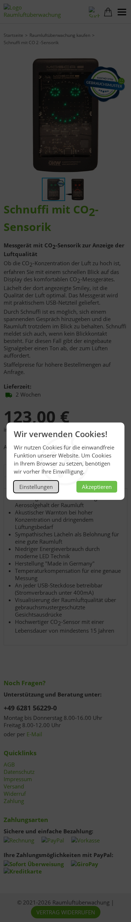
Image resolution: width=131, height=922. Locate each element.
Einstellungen (36, 486)
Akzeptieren (97, 486)
